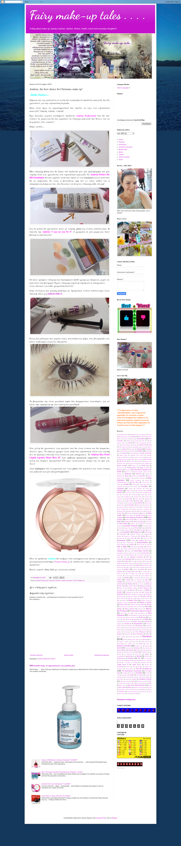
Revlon (125, 639)
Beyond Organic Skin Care (141, 471)
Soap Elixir (138, 654)
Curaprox (119, 499)
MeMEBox (148, 594)
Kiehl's (138, 565)
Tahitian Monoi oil (122, 664)
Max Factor (145, 592)
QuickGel (127, 634)
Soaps (147, 654)
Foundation (126, 532)
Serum (119, 648)
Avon (118, 453)
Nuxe (135, 619)
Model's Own (132, 600)
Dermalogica (130, 505)
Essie (143, 513)
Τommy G (126, 438)
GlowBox (141, 540)
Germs (149, 536)
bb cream (139, 459)
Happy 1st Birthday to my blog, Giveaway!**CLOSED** (59, 760)
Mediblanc (129, 594)
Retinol (130, 636)
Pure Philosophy (140, 632)
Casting (134, 484)
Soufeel (127, 656)
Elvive (130, 511)
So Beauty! (128, 654)
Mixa (118, 600)
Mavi (137, 592)
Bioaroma (128, 474)
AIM (148, 440)
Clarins (131, 488)
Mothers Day (134, 604)
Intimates (119, 559)
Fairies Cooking (124, 157)
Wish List (148, 687)
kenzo (149, 563)
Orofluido (146, 621)
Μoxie (134, 436)
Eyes (120, 517)
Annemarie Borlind (124, 447)
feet (144, 526)
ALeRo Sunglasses (140, 443)
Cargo (118, 484)
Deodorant (139, 503)
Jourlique (139, 561)
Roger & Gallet (123, 641)
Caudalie (119, 486)
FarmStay (141, 523)
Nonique (147, 615)
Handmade (134, 546)
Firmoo (137, 528)
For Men (142, 530)
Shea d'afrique (121, 650)
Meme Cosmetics (138, 594)
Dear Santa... (140, 501)
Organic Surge (136, 621)
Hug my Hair (135, 553)
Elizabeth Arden (121, 511)
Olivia (118, 621)
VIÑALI (149, 681)
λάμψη (149, 434)
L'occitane (128, 571)
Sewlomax (137, 648)
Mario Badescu (144, 588)
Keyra (127, 565)
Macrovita (122, 584)
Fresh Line (148, 532)
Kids (132, 565)
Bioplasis (119, 476)
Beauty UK (120, 467)
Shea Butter (146, 648)
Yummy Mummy (131, 691)
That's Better (129, 668)
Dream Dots (135, 507)
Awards (124, 453)
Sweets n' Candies (146, 660)
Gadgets (146, 534)
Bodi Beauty (141, 478)
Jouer (132, 561)
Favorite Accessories (126, 147)
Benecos (119, 469)
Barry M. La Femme (138, 457)
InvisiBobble (128, 559)
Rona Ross (135, 641)
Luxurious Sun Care (131, 582)
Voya (145, 683)
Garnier (142, 536)
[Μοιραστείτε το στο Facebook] (61, 577)
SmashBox (144, 652)
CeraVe (127, 486)
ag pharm (136, 440)
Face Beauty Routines (134, 517)
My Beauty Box (123, 606)
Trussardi (128, 677)
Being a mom (144, 467)
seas (147, 643)
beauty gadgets (144, 463)
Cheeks (135, 486)
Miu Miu (147, 598)
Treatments (120, 677)
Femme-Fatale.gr (62, 561)
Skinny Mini (129, 652)
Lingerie (128, 580)
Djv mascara (120, 507)
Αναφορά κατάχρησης (126, 699)
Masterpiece (129, 592)
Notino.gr (142, 617)
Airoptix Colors (121, 443)
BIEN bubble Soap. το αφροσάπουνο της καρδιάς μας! (52, 666)
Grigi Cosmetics (121, 544)
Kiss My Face (146, 565)
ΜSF (140, 436)
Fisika (143, 528)
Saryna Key (131, 643)
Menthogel (122, 596)
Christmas (52, 580)
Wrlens (149, 689)
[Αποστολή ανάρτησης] (50, 577)
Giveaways (122, 144)
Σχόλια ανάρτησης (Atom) (46, 659)
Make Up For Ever (131, 586)
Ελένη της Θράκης (140, 434)
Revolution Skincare (135, 639)
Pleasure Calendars (144, 630)
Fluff (120, 530)
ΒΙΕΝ (131, 434)
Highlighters (120, 551)
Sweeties (136, 660)
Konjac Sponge (140, 567)
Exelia (149, 515)
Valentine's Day (124, 681)
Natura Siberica (129, 608)
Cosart (142, 494)
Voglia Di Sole (138, 683)
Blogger (114, 818)
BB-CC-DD (122, 461)
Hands (142, 546)
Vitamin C (128, 683)
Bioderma (139, 473)
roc (150, 639)
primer (118, 632)
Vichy (132, 681)
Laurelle (119, 577)
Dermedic (139, 505)
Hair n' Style (122, 547)
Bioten (127, 476)
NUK (124, 619)
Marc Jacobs (123, 588)
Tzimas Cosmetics (139, 677)
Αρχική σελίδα (68, 655)
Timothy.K (124, 675)
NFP (130, 615)
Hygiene (131, 555)
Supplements (127, 660)
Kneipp (131, 567)
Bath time (148, 457)
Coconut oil (129, 492)
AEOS (128, 440)
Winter (130, 687)
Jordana (126, 561)
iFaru (125, 557)
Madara (130, 584)
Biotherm (134, 476)
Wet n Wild (122, 687)
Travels (121, 154)
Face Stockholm (141, 519)
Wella (149, 685)
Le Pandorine (137, 577)
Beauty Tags (123, 149)
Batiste (132, 459)
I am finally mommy (142, 555)
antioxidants (136, 447)
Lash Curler (135, 575)
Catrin (147, 484)
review (137, 636)
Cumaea (146, 496)
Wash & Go (122, 685)
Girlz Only (146, 538)
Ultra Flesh (120, 679)
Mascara (132, 590)
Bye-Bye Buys (134, 482)
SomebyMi (120, 656)
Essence (136, 513)
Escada (129, 513)
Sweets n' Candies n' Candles (128, 662)
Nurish (129, 619)
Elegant (134, 509)
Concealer (125, 494)
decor (123, 503)
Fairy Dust (148, 521)
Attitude (133, 451)
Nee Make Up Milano (127, 613)
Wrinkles (142, 689)
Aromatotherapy (123, 451)
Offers (146, 619)
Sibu (144, 650)
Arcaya (139, 449)
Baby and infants (146, 453)
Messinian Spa (144, 596)
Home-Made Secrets (141, 551)
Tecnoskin (120, 666)
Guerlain (131, 544)
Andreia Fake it (54, 293)
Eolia (135, 511)
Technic (147, 664)
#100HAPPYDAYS (122, 434)
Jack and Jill (142, 559)
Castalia (126, 484)
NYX (141, 619)
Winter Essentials (139, 687)
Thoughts (139, 673)
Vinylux (121, 683)
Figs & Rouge (128, 528)
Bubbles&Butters (122, 482)
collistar (137, 492)
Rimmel (145, 639)
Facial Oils (127, 521)
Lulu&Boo (120, 582)
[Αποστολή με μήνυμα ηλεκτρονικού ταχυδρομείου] (54, 577)
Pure (131, 632)
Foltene (126, 530)
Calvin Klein (145, 482)
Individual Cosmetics (136, 557)
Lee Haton (146, 577)
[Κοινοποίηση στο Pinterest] (63, 577)
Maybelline (120, 594)
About (121, 159)
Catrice (141, 484)
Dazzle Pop (120, 501)
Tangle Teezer (136, 664)
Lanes (127, 575)
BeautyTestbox (131, 467)
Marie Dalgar (133, 588)
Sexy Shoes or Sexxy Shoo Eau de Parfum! (55, 796)
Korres (126, 569)
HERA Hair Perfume (143, 549)
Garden (119, 536)
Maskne (140, 590)
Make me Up (139, 584)
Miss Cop (139, 598)
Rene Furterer (121, 636)
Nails (146, 606)
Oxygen (119, 623)
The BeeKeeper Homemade (131, 671)
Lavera (126, 578)
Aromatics (148, 449)
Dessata (147, 505)
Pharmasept (143, 627)
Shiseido (130, 650)
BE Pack (131, 461)
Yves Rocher (142, 691)
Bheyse (119, 473)
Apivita (125, 449)
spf (133, 656)
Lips (146, 580)
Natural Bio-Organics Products (141, 611)
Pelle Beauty (139, 625)
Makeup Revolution (145, 586)
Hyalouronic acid (122, 555)
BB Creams (147, 459)
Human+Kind (145, 553)
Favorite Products (130, 526)
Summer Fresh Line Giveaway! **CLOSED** (56, 784)
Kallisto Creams (129, 563)
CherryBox (144, 486)
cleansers (139, 488)
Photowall (126, 630)
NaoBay (119, 608)
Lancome (119, 575)
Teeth (128, 666)
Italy (135, 559)
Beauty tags (145, 465)
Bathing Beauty (123, 459)
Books (121, 152)
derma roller (148, 503)
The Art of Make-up (78, 580)
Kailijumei (119, 563)
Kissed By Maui (121, 567)
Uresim (134, 679)
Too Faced (139, 675)
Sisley (149, 650)
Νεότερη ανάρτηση (36, 655)
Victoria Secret (141, 681)
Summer (131, 658)
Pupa (125, 632)
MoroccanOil (124, 604)
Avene (148, 451)
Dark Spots (138, 499)
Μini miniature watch (124, 436)
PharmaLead (133, 627)
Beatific (139, 461)
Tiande (148, 673)
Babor (137, 453)
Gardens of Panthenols (131, 536)
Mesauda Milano (132, 596)
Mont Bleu (133, 602)
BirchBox (142, 476)
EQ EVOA (148, 511)
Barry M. (128, 457)
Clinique (120, 490)
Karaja (144, 563)
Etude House (129, 515)
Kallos (137, 563)
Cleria (147, 488)
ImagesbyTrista (101, 818)
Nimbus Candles (137, 615)
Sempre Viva (138, 646)
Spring (139, 656)
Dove (128, 507)
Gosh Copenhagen (128, 542)
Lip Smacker (138, 580)
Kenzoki (121, 565)
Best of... (128, 471)
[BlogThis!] (56, 577)
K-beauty (146, 561)
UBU (148, 677)
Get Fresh (130, 538)
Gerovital (121, 538)
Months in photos (145, 602)
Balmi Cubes (123, 455)
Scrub (140, 643)
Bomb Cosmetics (136, 480)
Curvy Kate (128, 499)
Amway (134, 445)
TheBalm (125, 673)
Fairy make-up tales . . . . (88, 15)
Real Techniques (138, 634)
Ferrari (149, 526)
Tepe (133, 666)
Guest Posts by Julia (143, 544)
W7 (150, 683)
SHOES (138, 650)
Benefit (127, 469)
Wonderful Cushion (124, 689)
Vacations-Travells (145, 679)
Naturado (140, 608)
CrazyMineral (127, 496)
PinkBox (133, 630)
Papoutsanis (138, 623)
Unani (127, 679)
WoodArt (135, 689)
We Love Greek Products (136, 685)
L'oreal (136, 571)
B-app (131, 453)
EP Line (141, 511)
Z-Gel (128, 693)
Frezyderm (123, 534)
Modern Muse (145, 600)
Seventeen (128, 648)
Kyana (142, 569)
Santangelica (120, 643)
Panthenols (127, 623)
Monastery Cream (122, 602)
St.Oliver (147, 656)
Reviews (58, 580)
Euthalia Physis (140, 515)
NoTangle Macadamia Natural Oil (126, 617)
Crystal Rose (137, 496)
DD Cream (129, 501)
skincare (121, 652)
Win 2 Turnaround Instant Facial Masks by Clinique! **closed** (62, 772)
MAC (141, 582)
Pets (125, 627)
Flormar (149, 528)
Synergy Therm (144, 662)
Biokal (147, 473)
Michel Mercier (121, 598)
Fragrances (137, 532)
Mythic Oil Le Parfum (136, 606)
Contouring (134, 494)
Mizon (124, 600)
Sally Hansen (145, 641)
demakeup (131, 503)
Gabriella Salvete (135, 534)
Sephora (147, 646)
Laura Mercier (145, 575)
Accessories (141, 439)
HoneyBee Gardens (123, 553)
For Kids (134, 530)
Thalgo (140, 666)
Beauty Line (135, 465)
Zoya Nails (135, 693)
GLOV (133, 540)
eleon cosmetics (144, 509)
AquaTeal (132, 449)
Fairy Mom (123, 523)
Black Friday (131, 478)
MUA (142, 604)
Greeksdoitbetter (142, 542)
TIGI (118, 675)
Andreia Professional (42, 580)
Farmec (133, 523)
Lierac (119, 580)
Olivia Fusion (126, 621)
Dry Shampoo (145, 507)
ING (147, 557)
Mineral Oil (131, 598)
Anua (143, 447)
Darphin (147, 499)
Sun (139, 658)
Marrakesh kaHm (122, 590)
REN (147, 634)
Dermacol (121, 505)
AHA (143, 440)
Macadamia (148, 582)
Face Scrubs (130, 519)
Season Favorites (66, 580)
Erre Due (121, 513)
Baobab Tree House (137, 455)
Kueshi (135, 569)
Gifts (138, 538)
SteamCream (121, 658)
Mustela (149, 604)
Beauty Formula (133, 463)
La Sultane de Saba (134, 573)
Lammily (147, 573)
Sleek (137, 652)
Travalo (147, 675)
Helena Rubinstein (128, 549)
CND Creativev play (140, 490)
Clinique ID (129, 490)
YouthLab (121, 691)
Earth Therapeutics (122, 509)
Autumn (139, 451)
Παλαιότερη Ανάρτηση (101, 655)
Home (121, 139)
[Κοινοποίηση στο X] (59, 577)
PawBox (130, 625)
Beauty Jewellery (122, 465)
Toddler (132, 675)
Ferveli (121, 528)
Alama (130, 443)
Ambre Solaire (126, 445)
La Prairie (144, 571)
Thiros (131, 673)
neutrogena (141, 613)
